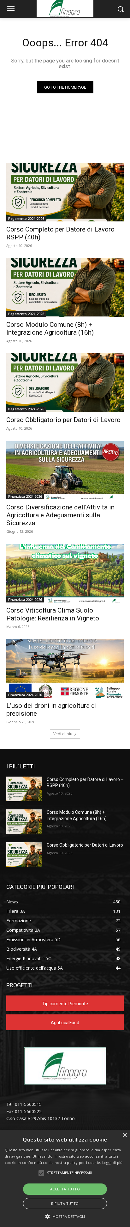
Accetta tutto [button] (65, 1189)
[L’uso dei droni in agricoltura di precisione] (65, 668)
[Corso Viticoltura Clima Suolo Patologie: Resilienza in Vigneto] (65, 573)
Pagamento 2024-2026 (26, 218)
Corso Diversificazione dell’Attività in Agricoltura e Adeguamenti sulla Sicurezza (60, 515)
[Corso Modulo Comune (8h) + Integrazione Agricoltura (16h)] (65, 287)
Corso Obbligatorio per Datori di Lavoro (63, 420)
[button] (65, 1216)
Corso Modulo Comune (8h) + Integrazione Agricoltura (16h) (50, 328)
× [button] (124, 1135)
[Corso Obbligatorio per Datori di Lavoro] (65, 382)
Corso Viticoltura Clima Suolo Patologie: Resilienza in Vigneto (52, 614)
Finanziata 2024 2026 (25, 496)
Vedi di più (62, 734)
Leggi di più (112, 1162)
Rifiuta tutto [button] (65, 1203)
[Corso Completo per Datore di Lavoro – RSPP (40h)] (65, 192)
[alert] (65, 1178)
